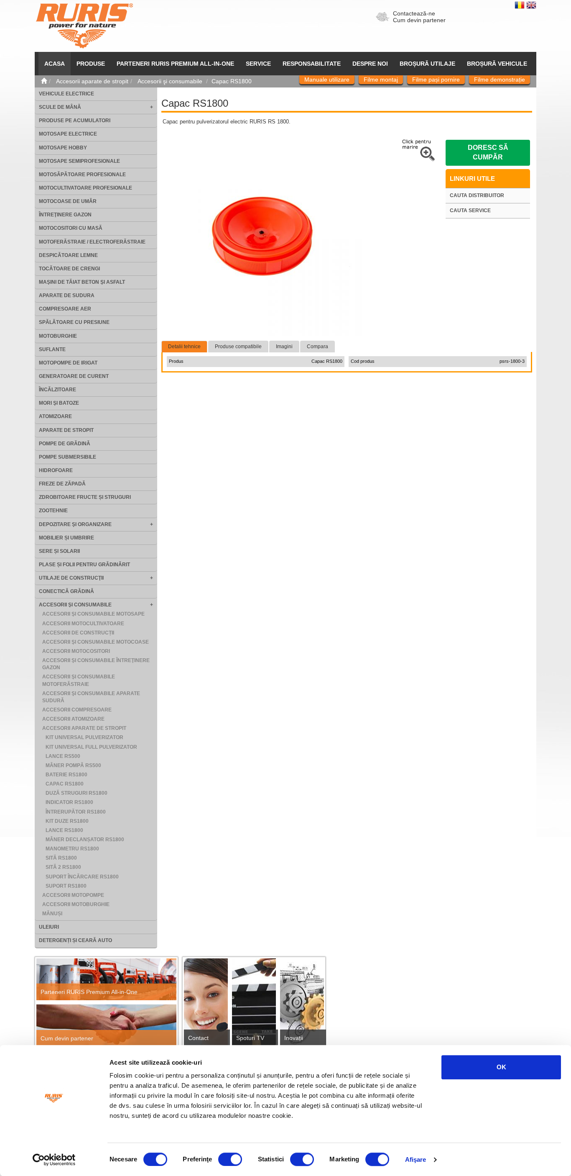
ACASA (54, 63)
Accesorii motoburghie (76, 904)
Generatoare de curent (74, 376)
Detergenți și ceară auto (75, 940)
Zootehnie (53, 511)
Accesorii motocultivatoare (83, 624)
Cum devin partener (419, 20)
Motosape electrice (68, 134)
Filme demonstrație (499, 79)
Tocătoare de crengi (69, 269)
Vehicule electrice (66, 94)
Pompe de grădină (64, 444)
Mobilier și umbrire (66, 538)
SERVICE (258, 63)
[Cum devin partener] (106, 1025)
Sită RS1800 (61, 858)
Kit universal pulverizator (84, 737)
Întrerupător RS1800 (76, 812)
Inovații (293, 1038)
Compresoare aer (65, 309)
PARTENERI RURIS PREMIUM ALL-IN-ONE (175, 63)
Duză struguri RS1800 (76, 793)
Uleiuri (49, 927)
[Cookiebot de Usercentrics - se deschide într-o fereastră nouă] (54, 1159)
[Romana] (520, 4)
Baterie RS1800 (66, 775)
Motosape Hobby (63, 148)
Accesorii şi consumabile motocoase (95, 642)
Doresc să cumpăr (488, 152)
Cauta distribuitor (477, 195)
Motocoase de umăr (68, 201)
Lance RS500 (63, 756)
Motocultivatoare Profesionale (85, 188)
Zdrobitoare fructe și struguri (85, 497)
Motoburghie (58, 336)
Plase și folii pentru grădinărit (84, 564)
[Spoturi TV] (254, 1004)
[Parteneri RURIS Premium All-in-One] (106, 979)
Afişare (415, 1159)
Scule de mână (60, 107)
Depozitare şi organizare (75, 524)
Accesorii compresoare (77, 710)
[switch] (230, 1159)
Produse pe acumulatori (74, 120)
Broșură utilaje (427, 63)
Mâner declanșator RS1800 (85, 839)
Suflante (52, 349)
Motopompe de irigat (68, 363)
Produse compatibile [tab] (238, 346)
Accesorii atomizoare (73, 719)
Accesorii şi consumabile (75, 605)
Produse (90, 63)
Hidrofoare (56, 470)
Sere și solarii (59, 551)
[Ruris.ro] (44, 81)
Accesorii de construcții (78, 633)
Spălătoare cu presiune (74, 322)
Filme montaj (381, 79)
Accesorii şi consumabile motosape (93, 614)
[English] (531, 4)
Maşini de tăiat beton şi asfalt (82, 282)
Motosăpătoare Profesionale (82, 174)
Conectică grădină (66, 591)
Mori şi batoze (59, 403)
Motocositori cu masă (70, 228)
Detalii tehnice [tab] (184, 346)
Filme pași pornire (436, 79)
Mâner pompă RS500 (73, 765)
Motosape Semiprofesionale (79, 161)
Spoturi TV (250, 1038)
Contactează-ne (414, 13)
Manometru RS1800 (72, 849)
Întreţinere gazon (65, 215)
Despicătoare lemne (68, 255)
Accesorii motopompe (73, 895)
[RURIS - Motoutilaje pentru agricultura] (84, 25)
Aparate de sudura (66, 295)
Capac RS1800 (65, 784)
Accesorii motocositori (76, 651)
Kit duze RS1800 (67, 821)
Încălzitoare (57, 390)
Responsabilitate (312, 63)
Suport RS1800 (66, 886)
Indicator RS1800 (69, 802)
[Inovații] (302, 1004)
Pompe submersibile (67, 457)
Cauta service (470, 210)
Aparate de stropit (66, 430)
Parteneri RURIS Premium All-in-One (89, 992)
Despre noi (370, 63)
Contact (198, 1038)
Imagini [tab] (284, 346)
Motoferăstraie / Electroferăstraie (92, 242)
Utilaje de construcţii (71, 578)
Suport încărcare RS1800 (82, 877)
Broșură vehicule (497, 63)
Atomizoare (55, 416)
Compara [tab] (317, 346)
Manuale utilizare (326, 79)
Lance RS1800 (64, 830)
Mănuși (52, 914)
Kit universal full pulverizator (91, 747)
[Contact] (206, 1004)
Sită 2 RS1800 (63, 867)
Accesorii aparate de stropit (84, 728)
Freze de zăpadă (62, 484)
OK (501, 1067)
